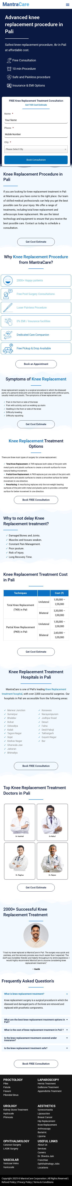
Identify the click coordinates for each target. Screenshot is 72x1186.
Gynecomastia (45, 1109)
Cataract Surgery (12, 1144)
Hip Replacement (46, 1121)
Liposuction (44, 1113)
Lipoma (42, 1136)
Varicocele (8, 1167)
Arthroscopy (44, 1128)
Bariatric (42, 1132)
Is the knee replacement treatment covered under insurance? (30, 1039)
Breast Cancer (45, 1117)
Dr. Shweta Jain (46, 1156)
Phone (9, 128)
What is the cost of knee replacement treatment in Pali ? (34, 1030)
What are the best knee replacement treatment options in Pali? (34, 1020)
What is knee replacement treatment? (24, 993)
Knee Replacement (47, 1124)
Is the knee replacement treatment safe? (25, 1048)
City (7, 142)
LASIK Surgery (10, 1148)
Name (8, 113)
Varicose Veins (11, 1163)
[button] (67, 4)
